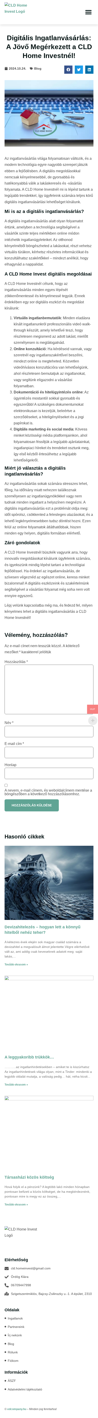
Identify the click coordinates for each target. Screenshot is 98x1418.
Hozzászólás (16, 662)
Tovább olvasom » (16, 964)
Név (9, 723)
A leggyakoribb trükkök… (29, 1057)
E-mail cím (14, 744)
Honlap (10, 765)
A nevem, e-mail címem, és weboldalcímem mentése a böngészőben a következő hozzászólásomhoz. (48, 792)
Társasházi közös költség (29, 1177)
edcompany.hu (16, 1409)
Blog (37, 68)
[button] (88, 12)
